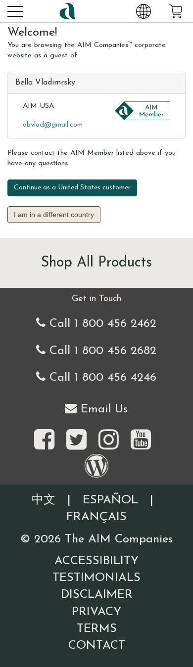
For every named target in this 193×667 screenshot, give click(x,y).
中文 (43, 500)
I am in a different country (54, 215)
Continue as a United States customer (72, 187)
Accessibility (96, 561)
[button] (14, 10)
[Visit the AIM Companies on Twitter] (76, 440)
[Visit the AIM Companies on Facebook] (44, 440)
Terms (97, 629)
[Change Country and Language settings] (143, 11)
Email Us (102, 409)
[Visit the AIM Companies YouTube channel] (141, 440)
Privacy (96, 612)
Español (110, 500)
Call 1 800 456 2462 (101, 324)
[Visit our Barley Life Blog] (96, 467)
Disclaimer (97, 595)
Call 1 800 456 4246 (101, 378)
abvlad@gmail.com (53, 125)
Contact (96, 646)
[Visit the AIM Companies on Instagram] (108, 440)
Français (96, 517)
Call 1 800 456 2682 (101, 351)
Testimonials (96, 578)
